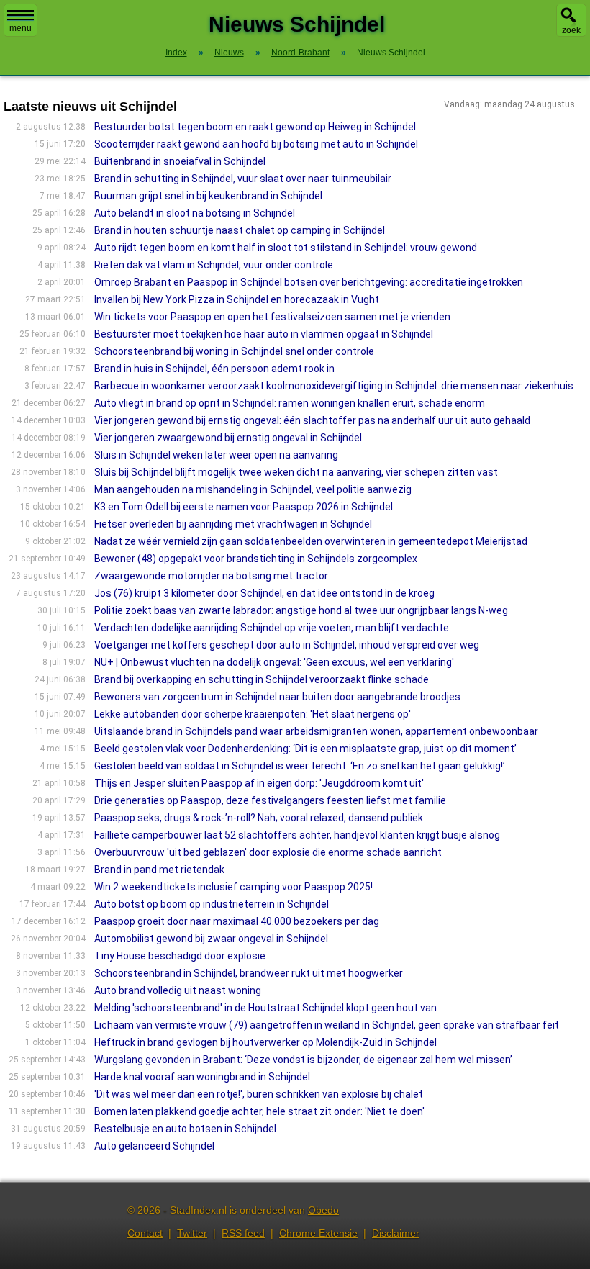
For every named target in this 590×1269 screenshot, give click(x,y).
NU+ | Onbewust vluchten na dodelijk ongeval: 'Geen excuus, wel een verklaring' (274, 662)
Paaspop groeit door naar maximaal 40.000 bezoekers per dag (236, 921)
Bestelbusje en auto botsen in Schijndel (185, 1128)
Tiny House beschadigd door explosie (180, 956)
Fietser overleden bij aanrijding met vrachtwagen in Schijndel (233, 524)
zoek (571, 30)
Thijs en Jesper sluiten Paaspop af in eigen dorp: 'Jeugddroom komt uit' (259, 783)
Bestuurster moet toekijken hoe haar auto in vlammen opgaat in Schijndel (263, 334)
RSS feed (243, 1233)
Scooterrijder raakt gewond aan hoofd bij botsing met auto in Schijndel (256, 144)
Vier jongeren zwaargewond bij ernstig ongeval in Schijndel (228, 437)
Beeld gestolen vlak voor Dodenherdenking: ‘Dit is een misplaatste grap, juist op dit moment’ (305, 748)
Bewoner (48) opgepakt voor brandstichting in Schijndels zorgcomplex (255, 558)
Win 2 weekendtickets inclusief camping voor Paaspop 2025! (233, 887)
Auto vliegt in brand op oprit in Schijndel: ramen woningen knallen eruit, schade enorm (289, 403)
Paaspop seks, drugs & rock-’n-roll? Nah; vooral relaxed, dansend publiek (258, 817)
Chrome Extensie (318, 1233)
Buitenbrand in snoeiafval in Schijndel (180, 161)
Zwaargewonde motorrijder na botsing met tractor (211, 576)
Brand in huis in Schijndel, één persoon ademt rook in (214, 368)
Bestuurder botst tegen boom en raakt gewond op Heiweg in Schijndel (255, 126)
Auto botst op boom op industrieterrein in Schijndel (211, 904)
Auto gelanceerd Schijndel (154, 1146)
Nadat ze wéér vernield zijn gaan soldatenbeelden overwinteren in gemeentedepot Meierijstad (310, 541)
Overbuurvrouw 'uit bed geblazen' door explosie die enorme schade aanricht (268, 852)
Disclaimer (395, 1233)
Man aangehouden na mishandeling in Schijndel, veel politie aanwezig (253, 489)
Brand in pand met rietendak (159, 869)
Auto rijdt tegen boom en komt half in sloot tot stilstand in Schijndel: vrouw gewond (285, 247)
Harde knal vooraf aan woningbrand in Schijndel (202, 1077)
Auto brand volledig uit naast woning (177, 990)
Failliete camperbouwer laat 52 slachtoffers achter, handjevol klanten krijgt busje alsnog (297, 835)
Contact (145, 1233)
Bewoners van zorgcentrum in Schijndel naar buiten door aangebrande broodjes (277, 697)
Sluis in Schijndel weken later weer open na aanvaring (216, 455)
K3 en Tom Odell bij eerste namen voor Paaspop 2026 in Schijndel (243, 506)
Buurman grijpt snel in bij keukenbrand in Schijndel (208, 196)
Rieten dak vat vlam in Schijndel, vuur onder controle (213, 265)
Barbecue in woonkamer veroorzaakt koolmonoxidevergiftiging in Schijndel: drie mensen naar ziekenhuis (333, 386)
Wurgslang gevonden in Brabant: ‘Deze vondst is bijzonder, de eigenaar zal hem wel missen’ (303, 1059)
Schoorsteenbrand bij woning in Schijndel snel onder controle (234, 351)
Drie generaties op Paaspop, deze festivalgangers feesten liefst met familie (270, 800)
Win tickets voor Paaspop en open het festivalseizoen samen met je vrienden (272, 316)
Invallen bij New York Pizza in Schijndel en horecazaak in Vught (236, 299)
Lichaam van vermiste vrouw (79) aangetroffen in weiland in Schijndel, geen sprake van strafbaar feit (326, 1025)
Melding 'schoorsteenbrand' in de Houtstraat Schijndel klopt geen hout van (265, 1007)
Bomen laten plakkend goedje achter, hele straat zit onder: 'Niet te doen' (259, 1111)
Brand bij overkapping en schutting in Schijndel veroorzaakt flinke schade (261, 679)
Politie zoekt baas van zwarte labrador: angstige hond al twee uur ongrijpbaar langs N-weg (301, 610)
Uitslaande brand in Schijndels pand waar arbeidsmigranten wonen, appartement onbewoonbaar (316, 731)
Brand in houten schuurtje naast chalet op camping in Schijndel (239, 230)
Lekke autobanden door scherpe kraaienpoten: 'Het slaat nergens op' (252, 714)
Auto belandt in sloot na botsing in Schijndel (194, 213)
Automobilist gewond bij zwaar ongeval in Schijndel (211, 938)
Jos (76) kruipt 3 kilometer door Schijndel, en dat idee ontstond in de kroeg (264, 593)
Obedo (323, 1210)
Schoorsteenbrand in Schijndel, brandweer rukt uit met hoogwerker (248, 973)
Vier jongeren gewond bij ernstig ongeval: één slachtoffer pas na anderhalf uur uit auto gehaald (312, 420)
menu (20, 28)
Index (176, 53)
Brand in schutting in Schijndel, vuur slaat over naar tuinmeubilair (242, 178)
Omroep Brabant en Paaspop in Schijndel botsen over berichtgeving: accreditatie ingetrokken (308, 282)
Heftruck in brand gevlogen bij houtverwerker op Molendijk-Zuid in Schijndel (265, 1042)
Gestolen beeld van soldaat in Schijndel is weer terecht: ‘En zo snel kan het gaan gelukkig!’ (299, 766)
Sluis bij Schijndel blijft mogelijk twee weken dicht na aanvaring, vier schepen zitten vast (296, 472)
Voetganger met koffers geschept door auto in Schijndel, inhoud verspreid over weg (286, 645)
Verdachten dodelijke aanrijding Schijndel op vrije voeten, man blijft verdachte (271, 627)
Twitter (192, 1233)
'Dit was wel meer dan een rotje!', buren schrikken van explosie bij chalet (258, 1094)
